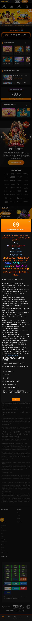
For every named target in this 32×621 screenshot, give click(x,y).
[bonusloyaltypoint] (16, 255)
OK (16, 399)
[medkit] (16, 252)
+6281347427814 (12, 356)
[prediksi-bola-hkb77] (16, 246)
